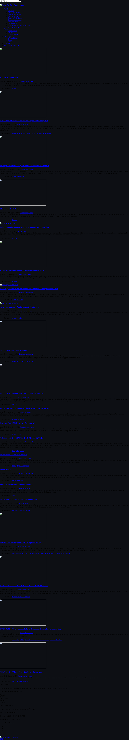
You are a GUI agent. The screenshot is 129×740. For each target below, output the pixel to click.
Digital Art (22, 133)
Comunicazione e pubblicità (21, 597)
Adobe (14, 177)
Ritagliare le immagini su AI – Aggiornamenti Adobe (21, 393)
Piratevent (20, 177)
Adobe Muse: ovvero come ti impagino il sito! (18, 499)
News (14, 88)
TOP (1, 739)
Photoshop (33, 553)
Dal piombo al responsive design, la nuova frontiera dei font (24, 227)
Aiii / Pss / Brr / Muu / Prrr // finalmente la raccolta (21, 672)
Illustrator (21, 419)
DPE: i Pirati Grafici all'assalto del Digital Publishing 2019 (24, 121)
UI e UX (20, 300)
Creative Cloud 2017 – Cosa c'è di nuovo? (17, 423)
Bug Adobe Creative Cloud (21, 361)
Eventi (29, 133)
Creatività (15, 133)
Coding (14, 510)
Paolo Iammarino (22, 124)
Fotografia (15, 451)
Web (13, 495)
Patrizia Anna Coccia (27, 81)
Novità (14, 238)
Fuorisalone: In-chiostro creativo (13, 455)
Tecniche (53, 640)
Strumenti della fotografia (63, 553)
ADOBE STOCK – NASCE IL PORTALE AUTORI (21, 438)
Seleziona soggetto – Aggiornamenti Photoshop (19, 307)
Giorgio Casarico (23, 231)
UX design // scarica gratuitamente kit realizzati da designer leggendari (29, 289)
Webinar (20, 480)
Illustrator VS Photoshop (10, 209)
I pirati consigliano (23, 466)
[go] (20, 1)
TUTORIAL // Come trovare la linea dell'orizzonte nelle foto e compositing (30, 629)
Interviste (48, 133)
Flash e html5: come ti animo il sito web (16, 484)
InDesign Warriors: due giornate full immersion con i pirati (24, 166)
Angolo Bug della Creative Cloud (14, 350)
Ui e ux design (22, 510)
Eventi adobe (5, 470)
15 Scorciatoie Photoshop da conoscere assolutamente (22, 270)
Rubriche (26, 681)
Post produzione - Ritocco (45, 553)
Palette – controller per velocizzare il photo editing (20, 543)
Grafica (34, 133)
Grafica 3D (40, 133)
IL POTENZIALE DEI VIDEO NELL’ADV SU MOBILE (24, 586)
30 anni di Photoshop (9, 77)
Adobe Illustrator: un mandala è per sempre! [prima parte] (24, 408)
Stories (33, 361)
